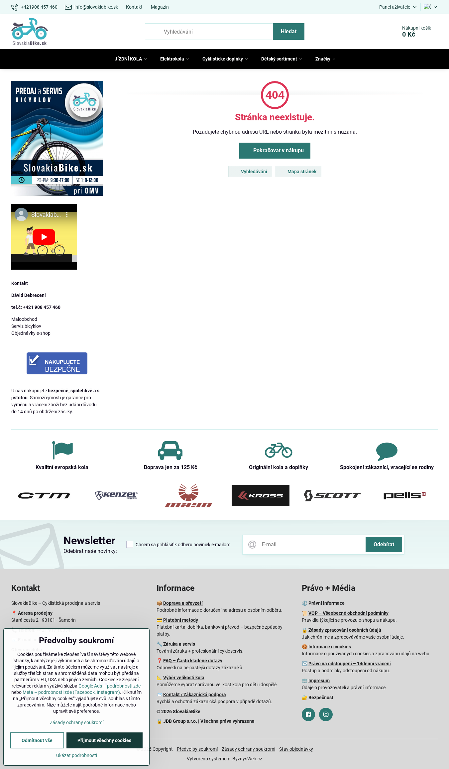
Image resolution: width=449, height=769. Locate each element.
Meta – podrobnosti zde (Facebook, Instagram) (71, 692)
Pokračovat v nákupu (278, 150)
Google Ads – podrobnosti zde (109, 686)
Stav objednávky (296, 749)
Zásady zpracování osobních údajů (344, 630)
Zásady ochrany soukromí (248, 749)
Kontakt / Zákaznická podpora (194, 694)
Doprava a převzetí (183, 603)
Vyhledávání (253, 171)
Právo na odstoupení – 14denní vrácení (349, 663)
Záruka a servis (179, 644)
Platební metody (180, 620)
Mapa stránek (301, 171)
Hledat (288, 31)
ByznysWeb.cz (247, 758)
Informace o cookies (329, 646)
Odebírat (384, 544)
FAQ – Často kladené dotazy (192, 660)
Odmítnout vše (37, 740)
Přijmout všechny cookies (104, 740)
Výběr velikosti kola (183, 677)
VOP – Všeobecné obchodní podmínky (348, 613)
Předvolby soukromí (197, 749)
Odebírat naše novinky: (90, 551)
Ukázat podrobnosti (76, 755)
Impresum (319, 680)
